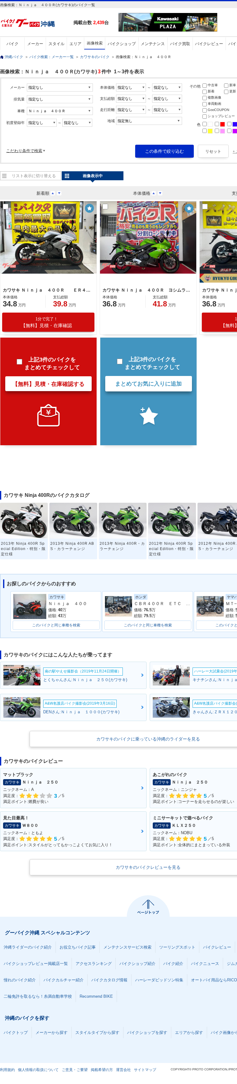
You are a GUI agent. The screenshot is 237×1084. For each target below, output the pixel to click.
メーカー (35, 43)
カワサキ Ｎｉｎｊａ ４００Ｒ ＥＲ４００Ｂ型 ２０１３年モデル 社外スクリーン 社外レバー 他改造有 (47, 290)
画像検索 (95, 43)
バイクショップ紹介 (137, 963)
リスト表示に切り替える (34, 175)
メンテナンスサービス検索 (127, 947)
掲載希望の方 (102, 1070)
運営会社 (123, 1070)
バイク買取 (180, 43)
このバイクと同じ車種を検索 (56, 625)
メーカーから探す (51, 1032)
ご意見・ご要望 (75, 1070)
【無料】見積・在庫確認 (46, 322)
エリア (75, 43)
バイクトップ (16, 1032)
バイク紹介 (173, 963)
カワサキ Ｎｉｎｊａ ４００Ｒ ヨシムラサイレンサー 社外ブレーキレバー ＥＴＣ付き (147, 290)
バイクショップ (122, 43)
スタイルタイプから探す (97, 1032)
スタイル (56, 43)
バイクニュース (205, 963)
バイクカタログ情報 (109, 980)
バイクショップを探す (147, 1032)
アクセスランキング (94, 963)
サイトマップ (145, 1070)
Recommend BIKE (96, 996)
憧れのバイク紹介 (20, 980)
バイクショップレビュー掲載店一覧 (36, 963)
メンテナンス (153, 43)
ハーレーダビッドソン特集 (159, 980)
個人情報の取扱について (38, 1070)
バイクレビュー (209, 43)
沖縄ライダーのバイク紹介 (28, 947)
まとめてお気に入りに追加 (148, 384)
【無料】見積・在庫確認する (48, 384)
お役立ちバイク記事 (78, 947)
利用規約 (7, 1070)
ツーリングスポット (177, 947)
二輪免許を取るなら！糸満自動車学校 (38, 996)
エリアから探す (189, 1032)
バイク (12, 43)
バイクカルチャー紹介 (64, 980)
